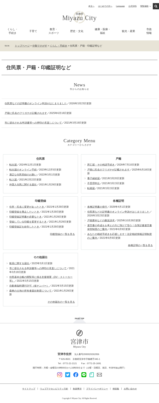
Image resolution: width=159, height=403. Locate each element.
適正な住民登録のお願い (23, 174)
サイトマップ (28, 388)
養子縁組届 (93, 178)
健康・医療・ (103, 31)
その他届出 (41, 257)
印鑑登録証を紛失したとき (24, 226)
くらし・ (12, 31)
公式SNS (132, 6)
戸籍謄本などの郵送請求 (101, 220)
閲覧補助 (144, 6)
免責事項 (77, 388)
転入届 (13, 179)
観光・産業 (128, 31)
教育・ (53, 31)
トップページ (22, 45)
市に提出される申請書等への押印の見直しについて (33, 122)
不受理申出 (93, 183)
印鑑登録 (40, 200)
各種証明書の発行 (97, 206)
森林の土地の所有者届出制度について (30, 290)
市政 (149, 31)
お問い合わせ (130, 388)
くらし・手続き (58, 45)
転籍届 (91, 188)
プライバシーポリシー (97, 388)
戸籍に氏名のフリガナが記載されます (26, 113)
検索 (156, 6)
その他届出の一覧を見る (61, 302)
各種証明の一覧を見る (140, 245)
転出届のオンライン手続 (23, 169)
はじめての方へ (105, 6)
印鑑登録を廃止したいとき (24, 211)
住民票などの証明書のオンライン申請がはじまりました (36, 103)
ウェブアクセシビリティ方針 (54, 388)
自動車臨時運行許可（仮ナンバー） (29, 285)
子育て (33, 31)
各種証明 (118, 200)
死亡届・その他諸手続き (101, 164)
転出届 (13, 164)
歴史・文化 (76, 31)
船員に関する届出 (19, 263)
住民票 (40, 158)
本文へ (91, 6)
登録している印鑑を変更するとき (28, 221)
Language (120, 6)
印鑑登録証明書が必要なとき (25, 216)
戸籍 (118, 158)
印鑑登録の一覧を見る (62, 234)
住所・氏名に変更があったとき (26, 206)
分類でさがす (39, 45)
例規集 (116, 388)
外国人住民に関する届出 (23, 184)
